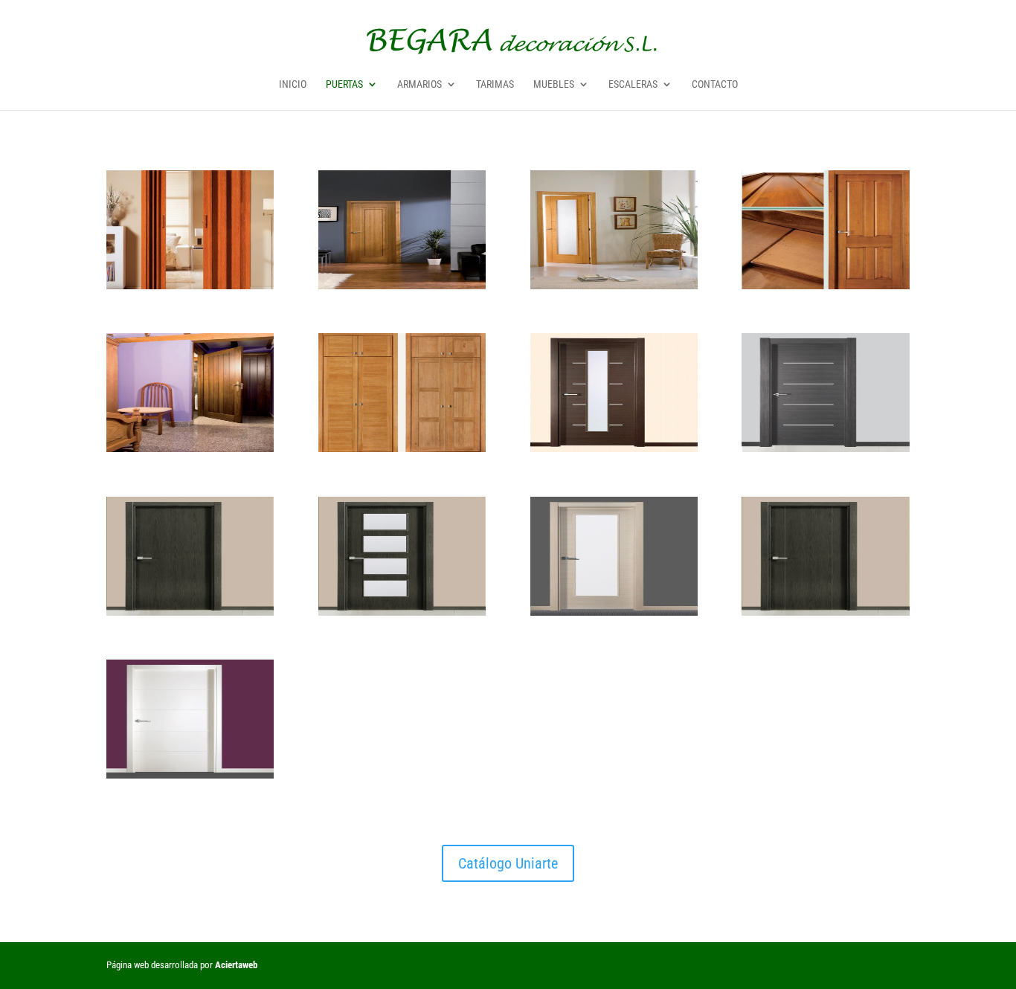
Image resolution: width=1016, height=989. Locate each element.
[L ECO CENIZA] (190, 610)
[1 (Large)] (402, 284)
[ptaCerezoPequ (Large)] (190, 284)
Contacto (715, 84)
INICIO (292, 84)
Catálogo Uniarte (508, 863)
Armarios (419, 84)
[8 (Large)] (190, 447)
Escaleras (632, 84)
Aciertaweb (236, 964)
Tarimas (495, 84)
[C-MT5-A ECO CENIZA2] (825, 447)
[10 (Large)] (402, 447)
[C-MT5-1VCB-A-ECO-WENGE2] (614, 447)
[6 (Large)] (825, 284)
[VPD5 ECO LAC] (190, 773)
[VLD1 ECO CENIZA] (825, 610)
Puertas (344, 84)
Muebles (553, 84)
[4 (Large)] (614, 284)
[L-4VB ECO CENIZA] (402, 610)
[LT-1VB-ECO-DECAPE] (614, 610)
